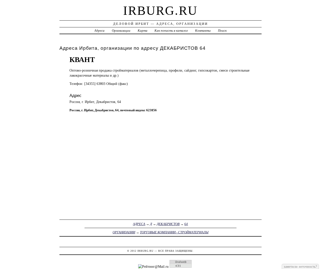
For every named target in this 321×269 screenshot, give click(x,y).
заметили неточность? (300, 266)
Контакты (203, 30)
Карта (142, 30)
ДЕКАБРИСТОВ (168, 224)
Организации (121, 30)
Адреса (99, 30)
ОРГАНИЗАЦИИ (124, 232)
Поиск (222, 30)
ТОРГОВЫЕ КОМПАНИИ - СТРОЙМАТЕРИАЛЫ (174, 232)
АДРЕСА (139, 224)
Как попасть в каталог (171, 30)
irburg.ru (160, 11)
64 (186, 224)
